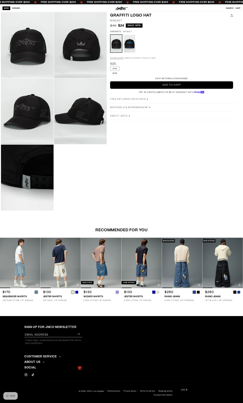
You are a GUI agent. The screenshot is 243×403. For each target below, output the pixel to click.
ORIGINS (16, 8)
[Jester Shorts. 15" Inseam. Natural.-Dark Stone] (77, 292)
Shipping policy (165, 391)
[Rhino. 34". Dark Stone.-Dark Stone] (194, 292)
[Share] (231, 15)
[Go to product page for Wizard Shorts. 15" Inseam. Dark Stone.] (101, 263)
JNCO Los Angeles (95, 391)
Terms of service (147, 391)
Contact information (163, 395)
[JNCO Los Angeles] (121, 8)
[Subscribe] (78, 334)
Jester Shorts (52, 296)
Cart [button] (238, 8)
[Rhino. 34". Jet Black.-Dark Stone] (239, 292)
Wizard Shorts (93, 296)
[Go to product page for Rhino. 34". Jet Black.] (222, 263)
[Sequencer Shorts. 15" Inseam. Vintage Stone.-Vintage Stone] (36, 292)
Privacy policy (130, 391)
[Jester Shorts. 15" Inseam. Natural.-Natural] (73, 292)
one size (114, 69)
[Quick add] (37, 284)
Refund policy (113, 391)
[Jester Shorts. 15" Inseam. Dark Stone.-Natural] (158, 292)
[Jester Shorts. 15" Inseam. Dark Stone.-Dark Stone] (154, 292)
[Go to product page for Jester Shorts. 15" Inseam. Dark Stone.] (142, 263)
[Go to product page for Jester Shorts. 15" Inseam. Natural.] (60, 263)
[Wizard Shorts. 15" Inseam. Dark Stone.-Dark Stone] (117, 292)
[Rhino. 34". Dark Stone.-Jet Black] (198, 292)
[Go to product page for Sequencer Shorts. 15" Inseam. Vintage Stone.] (20, 263)
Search (230, 8)
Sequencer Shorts (14, 296)
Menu (6, 8)
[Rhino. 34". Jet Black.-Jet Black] (235, 292)
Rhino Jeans (172, 296)
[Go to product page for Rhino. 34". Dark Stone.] (182, 263)
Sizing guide (116, 58)
